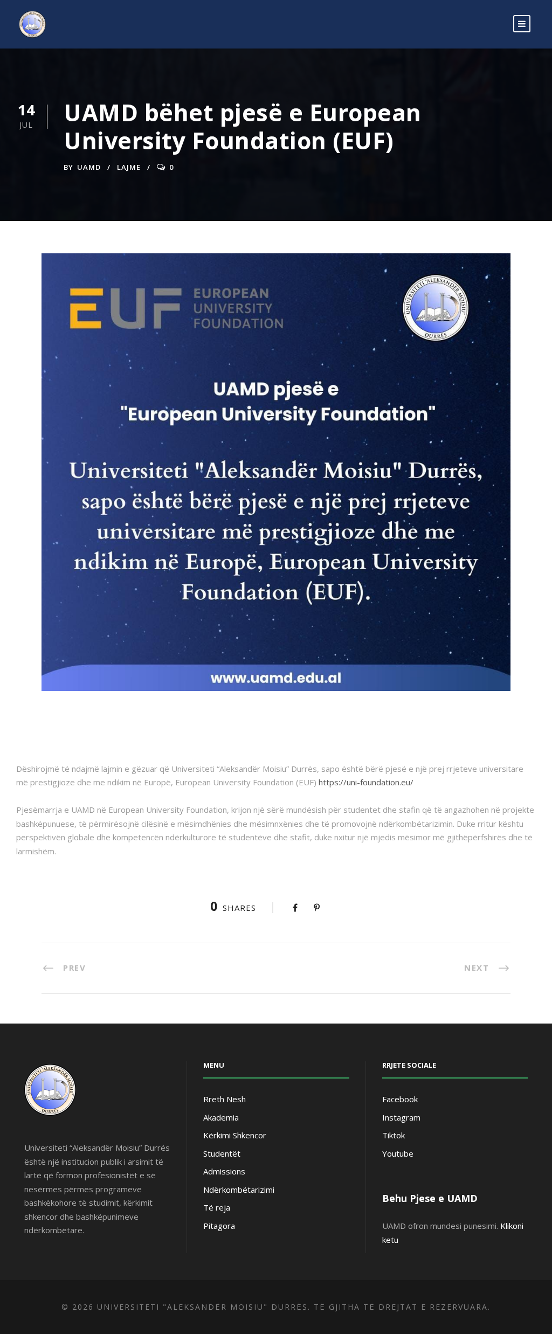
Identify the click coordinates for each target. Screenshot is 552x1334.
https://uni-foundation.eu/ (366, 782)
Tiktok (393, 1135)
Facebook (400, 1099)
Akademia (221, 1117)
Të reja (216, 1207)
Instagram (401, 1117)
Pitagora (219, 1225)
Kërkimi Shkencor (234, 1135)
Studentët (221, 1153)
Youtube (397, 1153)
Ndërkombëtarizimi (238, 1189)
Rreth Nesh (224, 1099)
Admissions (224, 1171)
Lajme (129, 167)
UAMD (89, 167)
